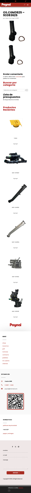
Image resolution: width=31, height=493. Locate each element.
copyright (6, 429)
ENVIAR (15, 473)
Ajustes (21, 487)
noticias (5, 352)
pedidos (5, 358)
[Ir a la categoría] (27, 90)
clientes (5, 363)
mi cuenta (5, 361)
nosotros (5, 346)
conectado (18, 76)
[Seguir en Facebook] (12, 447)
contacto (5, 355)
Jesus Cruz (8, 18)
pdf (3, 349)
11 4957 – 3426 (9, 385)
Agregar (15, 144)
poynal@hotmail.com (11, 389)
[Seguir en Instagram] (18, 447)
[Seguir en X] (15, 447)
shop (4, 343)
